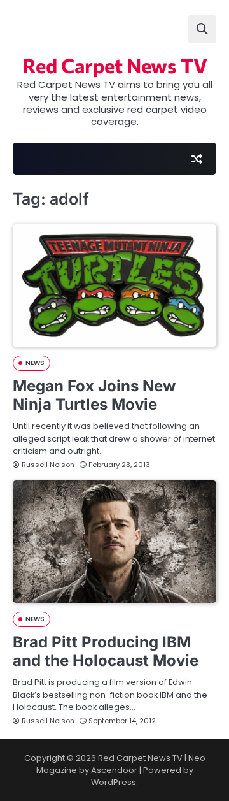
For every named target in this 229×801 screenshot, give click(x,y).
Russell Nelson (48, 464)
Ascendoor (114, 770)
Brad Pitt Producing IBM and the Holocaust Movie (105, 651)
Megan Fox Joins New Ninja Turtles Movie (94, 395)
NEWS (35, 363)
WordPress (113, 782)
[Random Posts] (196, 158)
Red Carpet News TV (114, 65)
